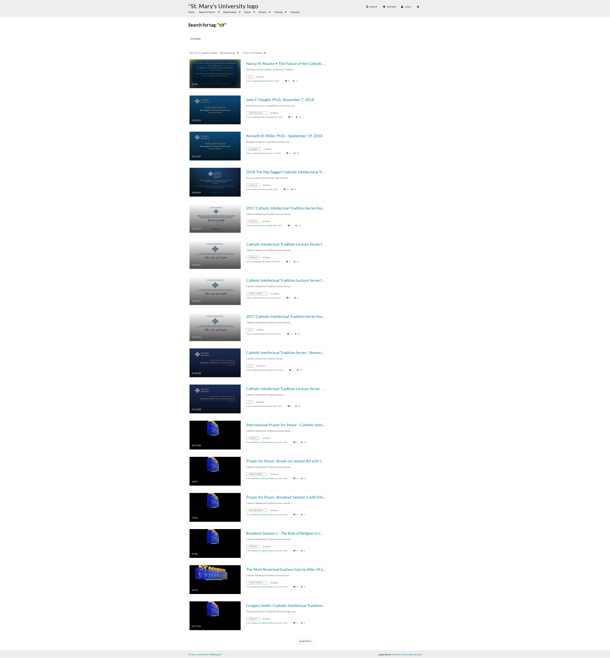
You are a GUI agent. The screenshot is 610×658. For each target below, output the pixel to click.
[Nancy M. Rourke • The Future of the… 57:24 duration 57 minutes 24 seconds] (215, 73)
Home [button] (191, 12)
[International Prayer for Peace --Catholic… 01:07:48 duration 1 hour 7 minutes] (215, 434)
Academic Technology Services (407, 654)
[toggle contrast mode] (418, 7)
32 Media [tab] (195, 38)
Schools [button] (262, 12)
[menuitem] (193, 12)
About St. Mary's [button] (207, 12)
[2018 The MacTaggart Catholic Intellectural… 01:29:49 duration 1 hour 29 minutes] (215, 181)
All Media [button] (252, 52)
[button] (371, 7)
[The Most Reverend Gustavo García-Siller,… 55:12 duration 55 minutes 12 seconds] (215, 579)
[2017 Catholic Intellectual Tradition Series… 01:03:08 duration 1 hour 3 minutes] (215, 218)
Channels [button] (294, 12)
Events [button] (247, 12)
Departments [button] (229, 12)
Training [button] (278, 12)
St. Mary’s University (198, 654)
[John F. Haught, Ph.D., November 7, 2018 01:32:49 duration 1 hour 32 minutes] (215, 109)
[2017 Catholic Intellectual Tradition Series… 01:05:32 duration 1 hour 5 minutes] (215, 326)
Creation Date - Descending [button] (212, 52)
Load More (305, 640)
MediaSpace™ (215, 654)
